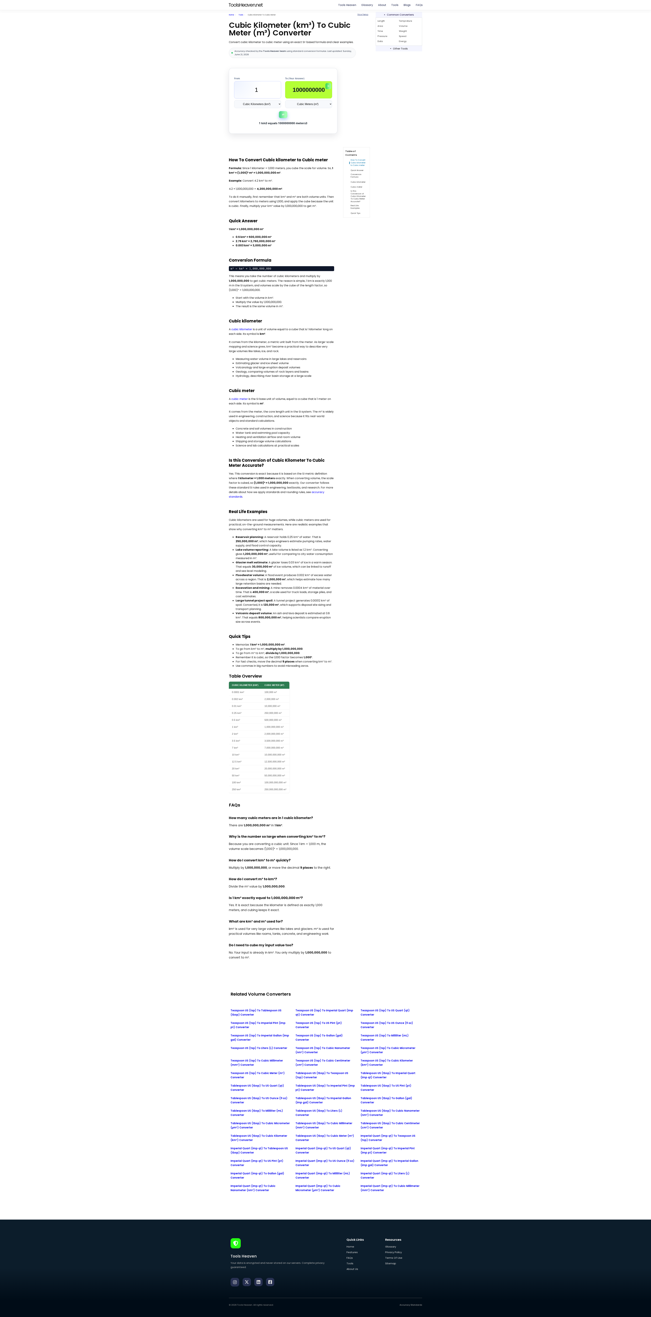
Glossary (367, 5)
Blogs (407, 5)
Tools (394, 5)
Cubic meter (356, 187)
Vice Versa (362, 14)
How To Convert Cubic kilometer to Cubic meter (358, 163)
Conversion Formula (356, 175)
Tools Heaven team (274, 51)
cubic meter (239, 399)
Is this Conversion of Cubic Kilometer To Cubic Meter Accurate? (358, 196)
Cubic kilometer (358, 182)
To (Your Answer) (294, 78)
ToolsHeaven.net (246, 5)
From (237, 78)
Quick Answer (357, 170)
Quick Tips (355, 213)
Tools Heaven (347, 5)
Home (231, 15)
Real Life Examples (355, 206)
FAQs (419, 5)
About (382, 5)
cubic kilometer (241, 329)
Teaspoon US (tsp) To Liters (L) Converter (259, 1048)
